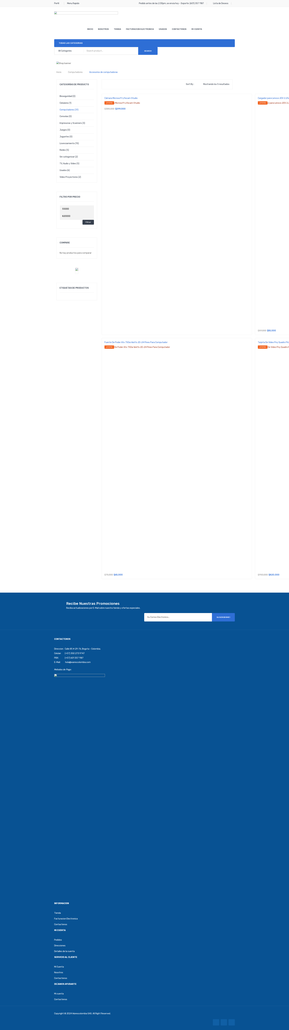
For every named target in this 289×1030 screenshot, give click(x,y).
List (112, 84)
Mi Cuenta (196, 29)
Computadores (75, 72)
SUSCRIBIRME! (223, 617)
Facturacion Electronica (140, 29)
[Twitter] (224, 1022)
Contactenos (179, 29)
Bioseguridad (66, 96)
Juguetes (64, 136)
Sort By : (190, 84)
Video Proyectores (69, 177)
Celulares (64, 103)
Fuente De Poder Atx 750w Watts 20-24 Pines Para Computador (136, 342)
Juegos (63, 130)
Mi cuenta (59, 993)
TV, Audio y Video (68, 163)
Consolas (64, 116)
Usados (163, 29)
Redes (63, 150)
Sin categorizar (67, 157)
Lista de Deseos (220, 3)
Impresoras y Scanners (71, 123)
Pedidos (58, 940)
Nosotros (103, 29)
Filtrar (88, 222)
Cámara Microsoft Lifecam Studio (121, 98)
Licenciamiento (67, 143)
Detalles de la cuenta (64, 951)
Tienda (117, 29)
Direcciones (59, 945)
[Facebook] (216, 1022)
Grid (107, 84)
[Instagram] (231, 1022)
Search (148, 51)
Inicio (90, 29)
